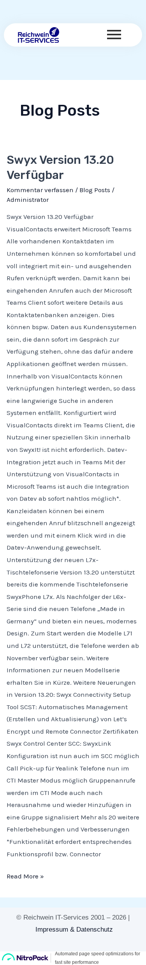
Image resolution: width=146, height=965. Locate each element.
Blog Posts (94, 190)
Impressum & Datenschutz (74, 929)
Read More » (25, 875)
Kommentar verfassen (40, 190)
